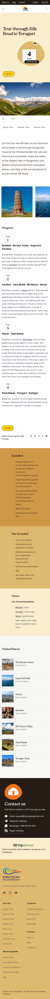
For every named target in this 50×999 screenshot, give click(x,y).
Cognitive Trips (9, 939)
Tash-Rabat (27, 339)
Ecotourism (7, 944)
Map (5, 977)
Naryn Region (21, 697)
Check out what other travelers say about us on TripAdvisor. (24, 851)
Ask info (9, 74)
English (36, 2)
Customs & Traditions (11, 967)
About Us (30, 937)
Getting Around (33, 914)
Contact (22, 2)
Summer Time (23, 127)
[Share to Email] (46, 436)
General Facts (8, 957)
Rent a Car (31, 919)
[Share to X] (34, 436)
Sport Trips (7, 929)
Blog (14, 2)
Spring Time (8, 127)
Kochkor (13, 264)
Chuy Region (21, 665)
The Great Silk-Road (11, 972)
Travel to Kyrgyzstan (35, 909)
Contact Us (31, 947)
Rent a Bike (31, 924)
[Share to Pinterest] (42, 436)
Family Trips (8, 934)
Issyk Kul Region (22, 681)
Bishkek (19, 607)
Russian (45, 2)
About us (5, 2)
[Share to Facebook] (31, 436)
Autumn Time (39, 127)
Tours (13, 118)
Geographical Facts (10, 962)
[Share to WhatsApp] (38, 436)
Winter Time (8, 924)
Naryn (25, 290)
